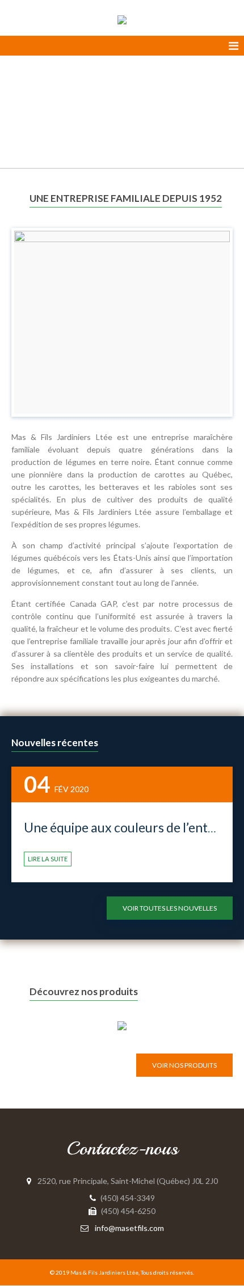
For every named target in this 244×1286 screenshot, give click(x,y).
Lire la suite (48, 858)
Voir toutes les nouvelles (170, 908)
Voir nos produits (184, 1065)
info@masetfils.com (129, 1228)
